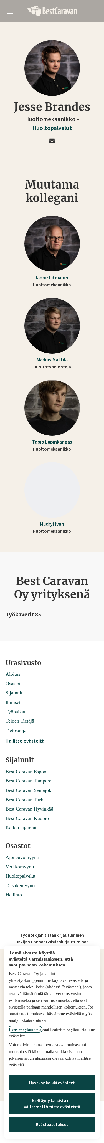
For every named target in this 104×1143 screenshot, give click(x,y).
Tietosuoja (16, 730)
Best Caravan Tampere (28, 781)
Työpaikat (16, 711)
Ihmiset (13, 702)
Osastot (13, 683)
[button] (52, 141)
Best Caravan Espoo (26, 771)
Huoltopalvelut (52, 128)
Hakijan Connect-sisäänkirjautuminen (52, 941)
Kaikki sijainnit (21, 827)
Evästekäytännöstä (25, 1029)
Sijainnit (14, 693)
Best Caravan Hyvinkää (29, 809)
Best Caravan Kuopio (27, 818)
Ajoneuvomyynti (22, 857)
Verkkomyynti (20, 866)
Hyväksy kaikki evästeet (52, 1082)
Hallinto (14, 894)
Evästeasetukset (52, 1124)
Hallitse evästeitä (25, 741)
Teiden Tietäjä (20, 721)
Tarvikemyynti (20, 885)
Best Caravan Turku (26, 799)
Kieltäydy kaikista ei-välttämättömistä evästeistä (52, 1103)
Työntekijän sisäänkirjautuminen (52, 935)
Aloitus (13, 674)
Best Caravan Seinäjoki (29, 790)
